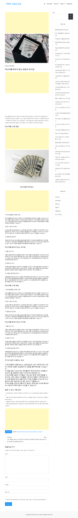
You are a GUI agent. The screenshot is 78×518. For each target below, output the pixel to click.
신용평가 (40, 431)
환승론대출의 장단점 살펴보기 (62, 142)
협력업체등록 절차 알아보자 (62, 29)
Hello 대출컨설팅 (14, 3)
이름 (6, 477)
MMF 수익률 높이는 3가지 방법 (62, 98)
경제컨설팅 (49, 4)
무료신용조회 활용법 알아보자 (62, 130)
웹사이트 (7, 492)
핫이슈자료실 (58, 214)
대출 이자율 (30, 431)
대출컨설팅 (69, 4)
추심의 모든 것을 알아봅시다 (62, 133)
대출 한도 (35, 431)
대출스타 (62, 4)
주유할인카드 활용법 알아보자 (62, 39)
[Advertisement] (27, 22)
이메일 (7, 484)
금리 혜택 (19, 431)
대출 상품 (24, 431)
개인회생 (57, 197)
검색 (54, 12)
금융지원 (56, 4)
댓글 (6, 454)
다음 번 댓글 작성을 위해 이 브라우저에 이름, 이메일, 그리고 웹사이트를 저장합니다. (26, 499)
